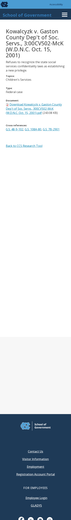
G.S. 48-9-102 (14, 129)
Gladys (36, 505)
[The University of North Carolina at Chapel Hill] (2, 4)
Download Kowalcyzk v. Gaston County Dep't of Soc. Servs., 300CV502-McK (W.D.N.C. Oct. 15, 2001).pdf (34, 108)
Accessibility (56, 4)
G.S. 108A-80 (33, 129)
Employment (35, 467)
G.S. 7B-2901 (51, 129)
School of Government (27, 15)
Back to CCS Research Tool (24, 146)
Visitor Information (35, 459)
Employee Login (36, 498)
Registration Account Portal (35, 474)
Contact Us (35, 451)
